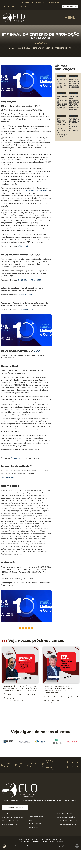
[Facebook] (67, 762)
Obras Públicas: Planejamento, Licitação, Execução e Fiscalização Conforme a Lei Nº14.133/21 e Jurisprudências (58, 689)
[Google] (67, 767)
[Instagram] (21, 7)
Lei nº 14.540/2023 (25, 310)
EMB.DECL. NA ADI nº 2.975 (29, 280)
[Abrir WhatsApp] (5, 844)
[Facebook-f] (5, 7)
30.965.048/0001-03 (56, 841)
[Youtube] (25, 7)
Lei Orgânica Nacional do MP (35, 191)
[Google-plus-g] (17, 7)
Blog (19, 48)
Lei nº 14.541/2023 (25, 295)
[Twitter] (9, 7)
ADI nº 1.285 (23, 246)
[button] (77, 17)
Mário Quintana (7, 477)
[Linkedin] (13, 7)
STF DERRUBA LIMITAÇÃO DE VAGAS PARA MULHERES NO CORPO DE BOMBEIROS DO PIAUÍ (62, 127)
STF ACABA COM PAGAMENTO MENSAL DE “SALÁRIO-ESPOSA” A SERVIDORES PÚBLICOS (74, 103)
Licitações (26, 48)
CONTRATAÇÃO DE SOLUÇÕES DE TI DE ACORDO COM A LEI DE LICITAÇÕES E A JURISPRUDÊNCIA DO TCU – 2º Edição (20, 688)
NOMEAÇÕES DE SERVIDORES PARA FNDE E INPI (62, 83)
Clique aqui (15, 458)
